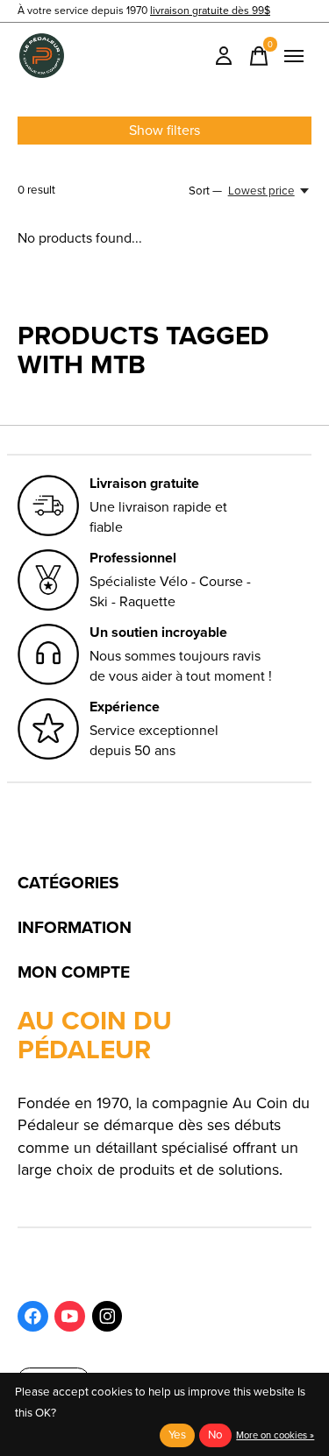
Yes (177, 1434)
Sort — (205, 190)
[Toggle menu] (293, 56)
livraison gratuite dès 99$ (210, 10)
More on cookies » (275, 1435)
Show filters (164, 130)
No (215, 1434)
